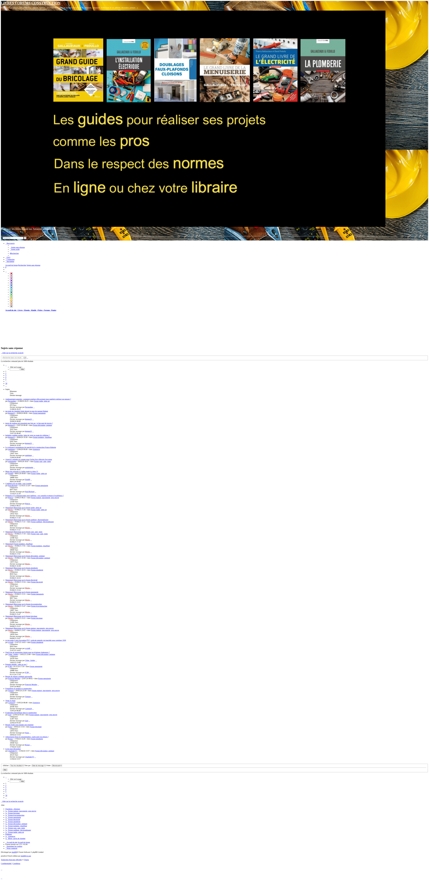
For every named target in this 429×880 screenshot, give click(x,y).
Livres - (21, 310)
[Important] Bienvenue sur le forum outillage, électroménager (26, 520)
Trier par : (28, 765)
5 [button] (5, 379)
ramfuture (11, 449)
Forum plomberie (37, 570)
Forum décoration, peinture (42, 425)
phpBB (14, 852)
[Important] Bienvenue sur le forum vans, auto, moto (23, 532)
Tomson (11, 691)
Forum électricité (37, 582)
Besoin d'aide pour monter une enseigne (19, 725)
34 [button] (6, 383)
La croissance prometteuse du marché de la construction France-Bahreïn (30, 447)
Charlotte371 (12, 751)
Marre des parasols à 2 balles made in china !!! (21, 471)
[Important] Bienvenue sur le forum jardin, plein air (23, 508)
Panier (53, 310)
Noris (10, 727)
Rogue (10, 739)
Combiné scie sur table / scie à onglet (18, 483)
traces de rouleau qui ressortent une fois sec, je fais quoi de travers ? (29, 423)
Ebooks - (27, 310)
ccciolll (10, 642)
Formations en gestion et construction (18, 689)
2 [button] (5, 373)
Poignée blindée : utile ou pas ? (16, 664)
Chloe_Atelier (13, 654)
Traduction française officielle (11, 860)
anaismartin (12, 461)
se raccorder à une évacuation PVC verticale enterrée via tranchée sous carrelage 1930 (35, 640)
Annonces (36, 449)
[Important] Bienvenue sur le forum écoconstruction (23, 604)
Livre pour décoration (13, 749)
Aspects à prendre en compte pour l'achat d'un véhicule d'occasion (28, 459)
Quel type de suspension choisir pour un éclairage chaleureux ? (27, 652)
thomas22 (11, 413)
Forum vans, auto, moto (42, 461)
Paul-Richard (12, 486)
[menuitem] (17, 247)
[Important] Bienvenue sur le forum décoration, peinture (25, 556)
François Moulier (14, 678)
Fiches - (41, 310)
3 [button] (5, 375)
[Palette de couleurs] (6, 271)
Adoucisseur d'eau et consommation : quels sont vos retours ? (26, 737)
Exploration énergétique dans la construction (21, 713)
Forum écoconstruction (39, 606)
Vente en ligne (10, 701)
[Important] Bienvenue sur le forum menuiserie (21, 592)
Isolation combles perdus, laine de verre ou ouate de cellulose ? (27, 435)
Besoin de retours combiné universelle (18, 676)
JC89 (10, 666)
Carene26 (11, 703)
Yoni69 (10, 473)
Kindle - (34, 310)
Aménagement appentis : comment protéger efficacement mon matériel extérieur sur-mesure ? (38, 399)
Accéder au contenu (8, 233)
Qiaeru (26, 860)
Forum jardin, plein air (42, 401)
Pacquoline (12, 401)
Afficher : (6, 765)
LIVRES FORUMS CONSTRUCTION (30, 3)
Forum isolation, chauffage (42, 437)
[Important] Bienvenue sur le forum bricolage (21, 616)
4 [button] (5, 377)
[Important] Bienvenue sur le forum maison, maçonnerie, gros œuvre (29, 628)
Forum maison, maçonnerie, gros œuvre (45, 498)
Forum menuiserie (39, 413)
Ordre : (49, 765)
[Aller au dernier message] (34, 407)
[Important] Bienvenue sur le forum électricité (21, 580)
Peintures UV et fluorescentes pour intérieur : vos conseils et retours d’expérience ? (34, 496)
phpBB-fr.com (26, 856)
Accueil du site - (11, 310)
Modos (10, 510)
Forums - (47, 310)
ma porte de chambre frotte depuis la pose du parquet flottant (26, 411)
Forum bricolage (37, 618)
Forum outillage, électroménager (42, 522)
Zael (9, 715)
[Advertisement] (68, 328)
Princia (10, 498)
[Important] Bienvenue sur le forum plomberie (21, 568)
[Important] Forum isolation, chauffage (19, 544)
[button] (6, 365)
